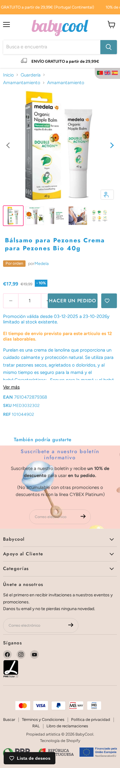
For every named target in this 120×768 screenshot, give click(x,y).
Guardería (31, 75)
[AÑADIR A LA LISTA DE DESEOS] (109, 300)
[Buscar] (108, 47)
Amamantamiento (21, 82)
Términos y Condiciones (43, 719)
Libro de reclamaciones (67, 726)
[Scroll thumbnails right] (112, 146)
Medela (41, 263)
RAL (36, 726)
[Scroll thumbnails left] (8, 146)
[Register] (83, 516)
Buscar (9, 719)
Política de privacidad (90, 719)
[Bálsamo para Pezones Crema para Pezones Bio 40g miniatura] (13, 216)
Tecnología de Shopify (60, 740)
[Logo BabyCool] (60, 27)
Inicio (8, 75)
